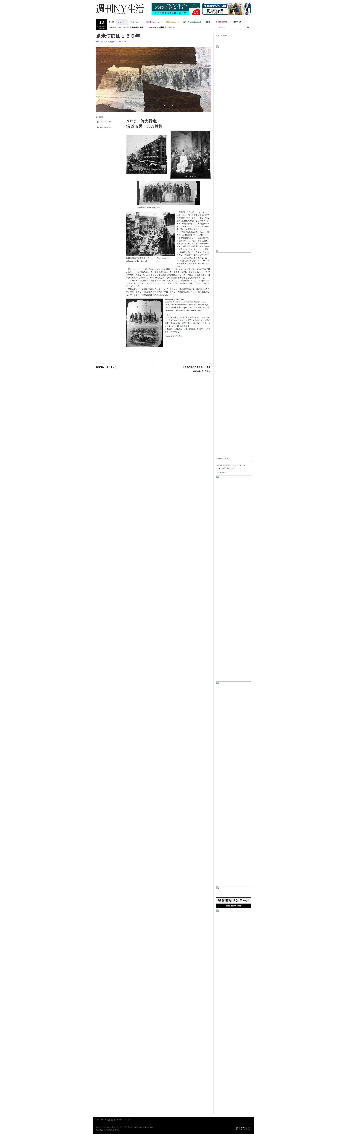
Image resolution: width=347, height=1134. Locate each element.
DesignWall (148, 1127)
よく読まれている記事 (101, 24)
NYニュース (102, 42)
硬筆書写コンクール (153, 22)
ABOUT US (237, 22)
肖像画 (207, 22)
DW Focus (138, 1127)
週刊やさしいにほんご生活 (192, 22)
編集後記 (126, 27)
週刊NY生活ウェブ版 (119, 1127)
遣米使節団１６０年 (114, 1120)
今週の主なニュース (172, 22)
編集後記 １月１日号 (106, 367)
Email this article (106, 122)
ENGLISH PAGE (222, 22)
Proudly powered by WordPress (108, 1130)
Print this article (105, 127)
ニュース (121, 22)
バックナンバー (135, 22)
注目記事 (111, 42)
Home (111, 22)
